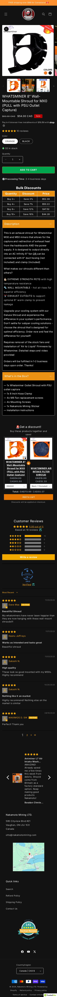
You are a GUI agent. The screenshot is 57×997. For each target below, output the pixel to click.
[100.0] (27, 574)
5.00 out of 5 (36, 526)
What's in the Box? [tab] (16, 376)
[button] (6, 14)
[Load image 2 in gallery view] (28, 85)
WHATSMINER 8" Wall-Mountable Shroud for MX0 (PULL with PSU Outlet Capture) (16, 468)
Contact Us (11, 908)
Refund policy (26, 990)
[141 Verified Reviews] (28, 941)
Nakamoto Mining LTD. (27, 987)
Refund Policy (13, 895)
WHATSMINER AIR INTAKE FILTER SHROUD (41, 471)
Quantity (6, 154)
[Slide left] (3, 86)
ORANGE (10, 141)
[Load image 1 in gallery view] (13, 85)
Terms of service (20, 995)
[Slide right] (54, 86)
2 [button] (27, 735)
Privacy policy (41, 990)
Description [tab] (11, 223)
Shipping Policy (14, 902)
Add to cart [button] (28, 494)
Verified (26, 584)
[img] (9, 600)
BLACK (26, 141)
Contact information (38, 995)
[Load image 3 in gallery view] (43, 85)
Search (9, 889)
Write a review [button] (28, 557)
